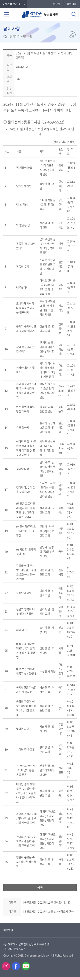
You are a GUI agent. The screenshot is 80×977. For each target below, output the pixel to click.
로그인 (56, 4)
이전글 (12, 903)
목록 (40, 887)
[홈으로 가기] (5, 37)
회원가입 (71, 4)
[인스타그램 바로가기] (6, 966)
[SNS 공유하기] (72, 34)
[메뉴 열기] (6, 14)
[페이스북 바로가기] (16, 966)
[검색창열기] (73, 14)
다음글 (12, 912)
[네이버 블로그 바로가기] (26, 966)
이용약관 (8, 930)
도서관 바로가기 (11, 4)
